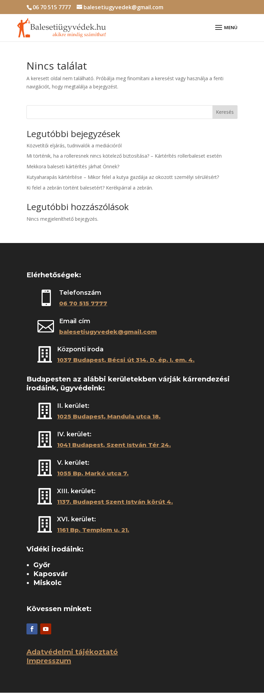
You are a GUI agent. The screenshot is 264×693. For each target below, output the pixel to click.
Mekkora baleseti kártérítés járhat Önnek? (72, 166)
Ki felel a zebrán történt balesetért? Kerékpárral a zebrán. (89, 187)
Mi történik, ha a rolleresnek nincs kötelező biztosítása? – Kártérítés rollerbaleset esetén (124, 156)
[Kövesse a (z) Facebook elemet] (31, 628)
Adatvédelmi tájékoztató (72, 652)
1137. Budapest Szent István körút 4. (115, 501)
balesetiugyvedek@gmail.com (108, 331)
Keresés (225, 112)
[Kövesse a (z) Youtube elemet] (45, 628)
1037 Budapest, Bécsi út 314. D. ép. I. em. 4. (126, 359)
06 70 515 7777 (52, 7)
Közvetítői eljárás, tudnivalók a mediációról (74, 145)
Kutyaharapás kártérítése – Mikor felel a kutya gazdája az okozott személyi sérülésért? (122, 177)
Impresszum (48, 661)
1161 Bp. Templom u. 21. (93, 529)
